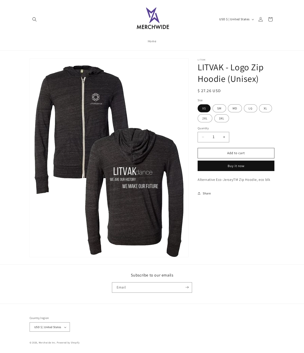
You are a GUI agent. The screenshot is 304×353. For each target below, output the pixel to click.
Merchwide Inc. (47, 342)
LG (251, 108)
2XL (205, 118)
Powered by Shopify (68, 342)
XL (265, 108)
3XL (221, 118)
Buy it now (236, 166)
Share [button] (207, 193)
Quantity (203, 128)
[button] (34, 19)
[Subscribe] (187, 287)
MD (235, 108)
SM (219, 108)
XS (204, 108)
